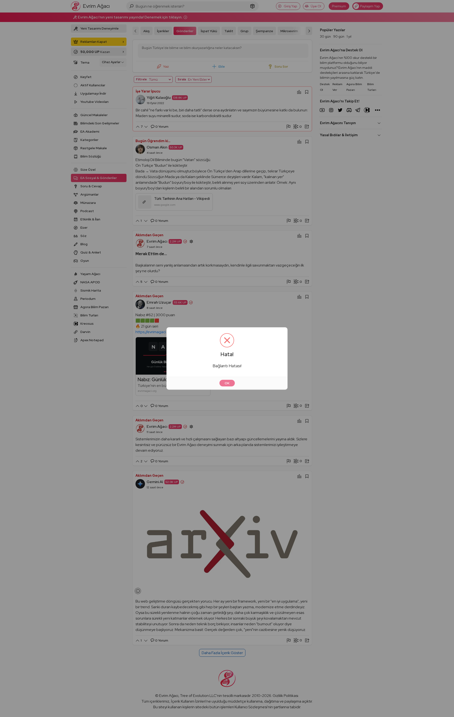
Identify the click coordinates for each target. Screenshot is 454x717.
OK (227, 383)
